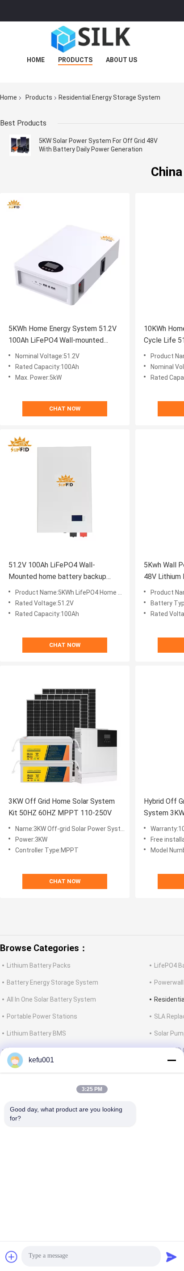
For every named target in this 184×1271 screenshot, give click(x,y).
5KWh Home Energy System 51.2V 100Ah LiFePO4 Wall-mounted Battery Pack (62, 335)
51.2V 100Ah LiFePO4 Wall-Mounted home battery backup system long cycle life (57, 572)
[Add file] (11, 1257)
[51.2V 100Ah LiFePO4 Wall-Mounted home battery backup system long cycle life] (64, 494)
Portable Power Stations (42, 1016)
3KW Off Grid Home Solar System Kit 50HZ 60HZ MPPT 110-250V (61, 807)
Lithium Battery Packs (39, 965)
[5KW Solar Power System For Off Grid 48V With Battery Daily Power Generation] (20, 145)
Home (36, 59)
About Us (121, 59)
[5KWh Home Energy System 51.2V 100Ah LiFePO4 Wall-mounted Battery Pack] (64, 258)
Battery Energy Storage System (52, 982)
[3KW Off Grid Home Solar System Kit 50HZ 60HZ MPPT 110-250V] (64, 730)
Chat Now (64, 408)
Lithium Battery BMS (36, 1033)
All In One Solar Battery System (51, 999)
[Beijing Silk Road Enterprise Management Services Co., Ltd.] (92, 39)
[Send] (171, 1257)
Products (75, 59)
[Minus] (171, 1060)
